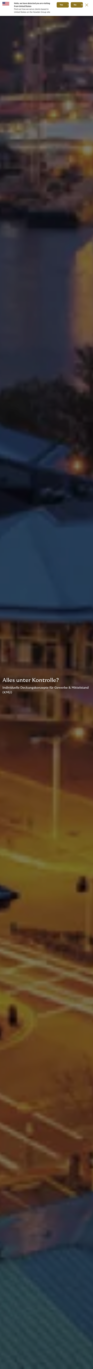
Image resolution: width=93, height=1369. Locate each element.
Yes (61, 5)
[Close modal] (87, 5)
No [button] (75, 5)
